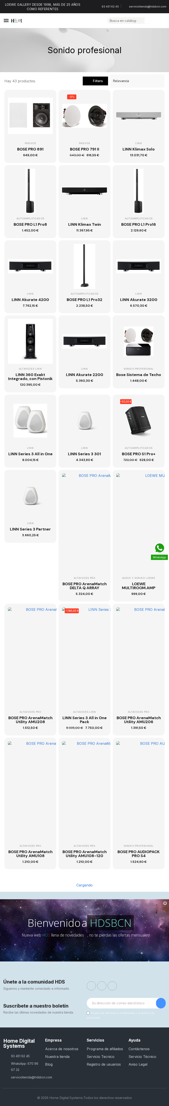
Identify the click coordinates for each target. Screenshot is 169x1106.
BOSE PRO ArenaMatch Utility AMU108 (30, 853)
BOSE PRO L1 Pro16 (138, 224)
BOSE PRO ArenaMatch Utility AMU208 (30, 719)
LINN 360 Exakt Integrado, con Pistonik (30, 376)
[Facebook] (91, 986)
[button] (6, 20)
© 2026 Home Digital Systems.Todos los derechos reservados (84, 1098)
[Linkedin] (112, 986)
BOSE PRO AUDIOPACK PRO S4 (139, 853)
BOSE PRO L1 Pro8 (30, 224)
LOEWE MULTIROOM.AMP (138, 586)
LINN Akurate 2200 (84, 374)
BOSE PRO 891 (30, 149)
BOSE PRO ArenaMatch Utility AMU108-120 (84, 853)
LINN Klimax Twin (84, 224)
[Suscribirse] (161, 1003)
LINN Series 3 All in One (30, 454)
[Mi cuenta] (155, 20)
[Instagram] (102, 986)
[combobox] (123, 20)
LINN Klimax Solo (139, 149)
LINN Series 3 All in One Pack (84, 719)
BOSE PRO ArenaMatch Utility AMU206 (139, 719)
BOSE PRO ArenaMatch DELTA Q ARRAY (84, 586)
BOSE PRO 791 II (84, 149)
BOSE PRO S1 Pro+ (138, 454)
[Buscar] (148, 20)
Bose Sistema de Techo (138, 374)
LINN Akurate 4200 (30, 299)
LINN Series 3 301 (84, 454)
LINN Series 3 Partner (30, 529)
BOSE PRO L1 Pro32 (84, 299)
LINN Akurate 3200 (138, 299)
